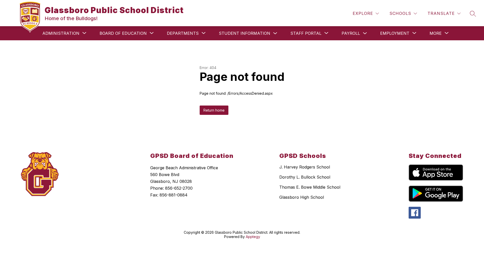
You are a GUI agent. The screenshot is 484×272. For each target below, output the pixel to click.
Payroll (351, 33)
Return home (214, 110)
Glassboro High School (301, 197)
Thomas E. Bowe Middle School (309, 187)
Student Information (244, 33)
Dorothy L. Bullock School (304, 177)
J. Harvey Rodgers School (304, 166)
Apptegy (253, 236)
